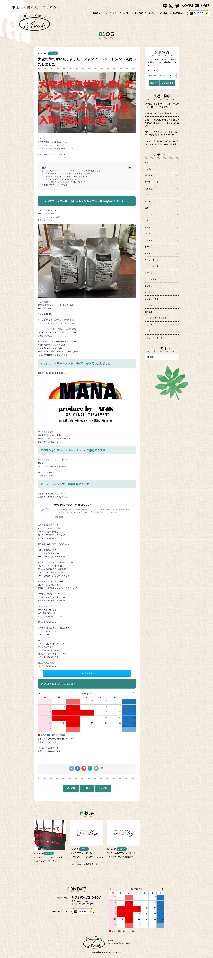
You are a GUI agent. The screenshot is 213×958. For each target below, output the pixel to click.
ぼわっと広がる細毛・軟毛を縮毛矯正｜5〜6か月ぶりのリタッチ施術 (162, 143)
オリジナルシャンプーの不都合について (63, 179)
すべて (147, 162)
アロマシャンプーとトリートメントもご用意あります (68, 176)
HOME (97, 13)
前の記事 (71, 788)
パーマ (148, 234)
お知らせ (149, 227)
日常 (147, 221)
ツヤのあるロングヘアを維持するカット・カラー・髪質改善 (162, 105)
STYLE (126, 13)
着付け (148, 246)
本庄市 (148, 331)
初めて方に (150, 175)
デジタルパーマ (152, 182)
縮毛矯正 (149, 188)
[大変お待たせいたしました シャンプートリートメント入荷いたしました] (90, 768)
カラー (148, 195)
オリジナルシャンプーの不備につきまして (70, 182)
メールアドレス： (155, 70)
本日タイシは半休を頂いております (161, 113)
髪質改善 (149, 311)
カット (148, 201)
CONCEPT (112, 13)
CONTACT (179, 13)
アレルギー (150, 324)
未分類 (148, 169)
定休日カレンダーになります (56, 184)
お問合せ (88, 673)
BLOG (151, 13)
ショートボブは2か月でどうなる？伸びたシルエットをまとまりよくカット (162, 122)
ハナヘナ (149, 214)
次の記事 (103, 788)
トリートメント (152, 292)
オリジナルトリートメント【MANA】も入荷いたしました (70, 173)
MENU (139, 13)
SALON (164, 13)
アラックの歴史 (152, 266)
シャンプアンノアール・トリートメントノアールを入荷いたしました (72, 170)
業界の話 (149, 253)
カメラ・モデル (152, 259)
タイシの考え (151, 279)
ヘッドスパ (150, 305)
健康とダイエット (152, 298)
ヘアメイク (149, 240)
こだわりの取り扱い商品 (155, 318)
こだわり (149, 272)
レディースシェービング (155, 337)
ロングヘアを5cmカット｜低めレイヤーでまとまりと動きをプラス (162, 133)
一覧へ (87, 788)
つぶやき (149, 285)
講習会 (148, 208)
